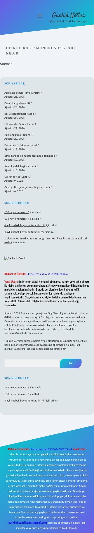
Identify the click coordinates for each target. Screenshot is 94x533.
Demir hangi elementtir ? (18, 103)
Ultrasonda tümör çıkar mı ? (20, 124)
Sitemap (6, 64)
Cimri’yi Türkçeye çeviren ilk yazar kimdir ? (28, 187)
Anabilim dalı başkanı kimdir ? (21, 166)
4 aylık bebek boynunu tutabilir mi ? (24, 225)
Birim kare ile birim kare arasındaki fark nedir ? (30, 155)
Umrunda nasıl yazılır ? (17, 176)
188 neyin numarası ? (16, 212)
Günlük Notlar (68, 15)
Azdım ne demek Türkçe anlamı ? (23, 92)
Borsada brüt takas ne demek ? (21, 145)
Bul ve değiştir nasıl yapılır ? (20, 113)
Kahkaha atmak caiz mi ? (18, 134)
